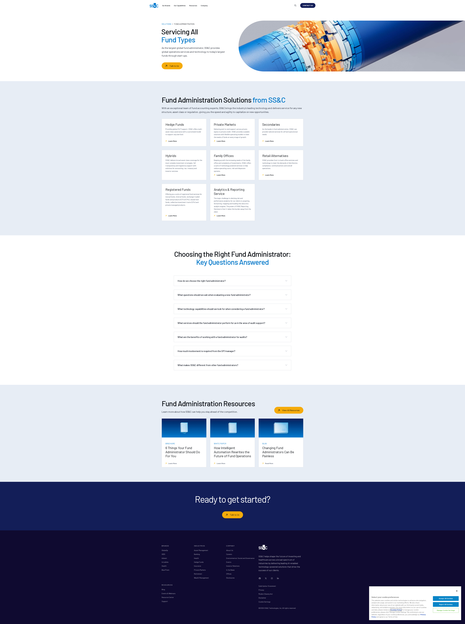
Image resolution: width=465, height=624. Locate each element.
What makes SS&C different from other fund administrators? (208, 365)
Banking (197, 554)
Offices (228, 574)
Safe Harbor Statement (267, 586)
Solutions (166, 24)
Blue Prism (165, 570)
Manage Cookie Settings (446, 610)
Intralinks (165, 562)
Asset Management (201, 550)
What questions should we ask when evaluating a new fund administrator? (214, 294)
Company (204, 5)
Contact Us (308, 5)
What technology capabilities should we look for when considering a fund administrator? (221, 308)
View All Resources (291, 410)
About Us (229, 550)
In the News (230, 570)
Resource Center (168, 597)
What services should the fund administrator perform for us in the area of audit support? (221, 322)
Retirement (198, 574)
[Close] (456, 591)
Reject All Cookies (446, 604)
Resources (193, 5)
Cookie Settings (264, 602)
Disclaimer (262, 598)
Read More (269, 463)
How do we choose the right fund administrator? (202, 280)
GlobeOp (165, 550)
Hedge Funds (199, 562)
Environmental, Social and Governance (240, 558)
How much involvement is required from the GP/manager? (206, 351)
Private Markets (200, 570)
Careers (229, 554)
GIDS (163, 554)
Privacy (261, 590)
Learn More (172, 141)
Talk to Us (174, 66)
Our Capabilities (180, 5)
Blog (163, 589)
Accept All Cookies (446, 598)
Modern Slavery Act (266, 594)
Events (228, 562)
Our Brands (166, 5)
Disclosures (230, 578)
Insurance (197, 566)
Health (164, 566)
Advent (164, 558)
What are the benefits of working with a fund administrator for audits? (212, 336)
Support (165, 601)
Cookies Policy (396, 610)
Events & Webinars (168, 593)
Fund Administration (184, 24)
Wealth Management (201, 578)
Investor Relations (233, 566)
